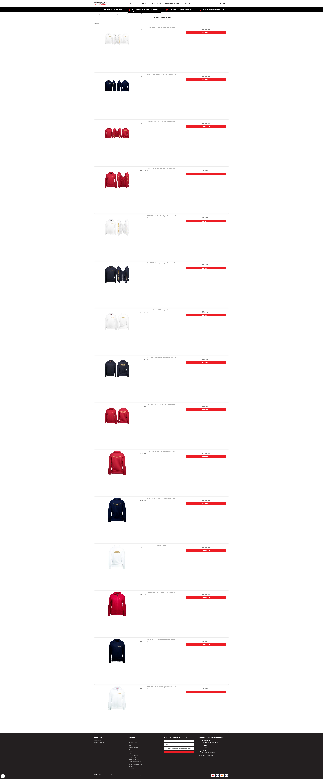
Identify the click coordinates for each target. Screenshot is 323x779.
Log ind (96, 744)
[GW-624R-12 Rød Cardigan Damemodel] (117, 142)
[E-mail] (179, 744)
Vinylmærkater (133, 755)
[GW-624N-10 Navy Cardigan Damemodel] (117, 377)
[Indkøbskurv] (224, 3)
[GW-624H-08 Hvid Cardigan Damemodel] (117, 236)
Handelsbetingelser (134, 759)
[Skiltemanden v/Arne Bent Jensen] (100, 3)
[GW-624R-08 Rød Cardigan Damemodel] (117, 189)
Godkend (179, 752)
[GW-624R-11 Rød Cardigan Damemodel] (117, 471)
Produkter (133, 3)
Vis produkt (206, 33)
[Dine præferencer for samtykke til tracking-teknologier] (3, 776)
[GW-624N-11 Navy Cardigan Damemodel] (117, 519)
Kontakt (188, 3)
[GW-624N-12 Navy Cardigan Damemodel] (117, 95)
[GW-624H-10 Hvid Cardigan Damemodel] (117, 330)
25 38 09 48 (205, 747)
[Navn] (179, 741)
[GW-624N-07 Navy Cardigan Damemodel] (117, 660)
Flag (130, 753)
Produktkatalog (133, 742)
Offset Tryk (132, 757)
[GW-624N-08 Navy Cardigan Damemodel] (117, 283)
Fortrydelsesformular (135, 761)
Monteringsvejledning (173, 3)
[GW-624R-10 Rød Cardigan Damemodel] (117, 424)
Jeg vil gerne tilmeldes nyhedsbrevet (179, 748)
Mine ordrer (97, 740)
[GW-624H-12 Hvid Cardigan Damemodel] (117, 48)
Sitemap (131, 768)
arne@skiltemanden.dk (208, 752)
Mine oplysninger (99, 742)
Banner (131, 751)
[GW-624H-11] (117, 566)
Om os (144, 3)
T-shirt (131, 749)
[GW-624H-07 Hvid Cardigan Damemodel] (117, 707)
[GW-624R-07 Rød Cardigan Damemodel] (117, 613)
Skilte (130, 745)
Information (156, 3)
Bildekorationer (133, 747)
